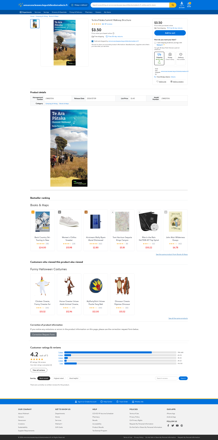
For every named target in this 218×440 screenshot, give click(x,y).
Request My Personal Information (141, 424)
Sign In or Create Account (87, 401)
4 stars (60, 355)
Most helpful (73, 378)
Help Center (107, 401)
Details (173, 77)
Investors (21, 424)
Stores (57, 417)
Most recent (43, 378)
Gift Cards (59, 427)
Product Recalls (98, 427)
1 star (61, 363)
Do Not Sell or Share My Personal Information (146, 427)
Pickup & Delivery (76, 12)
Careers (98, 12)
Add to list (162, 81)
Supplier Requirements (26, 430)
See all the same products (178, 318)
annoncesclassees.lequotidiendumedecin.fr (123, 41)
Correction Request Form (43, 334)
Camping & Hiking (42, 16)
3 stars (61, 358)
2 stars (61, 361)
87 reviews (108, 24)
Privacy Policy (135, 417)
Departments (27, 12)
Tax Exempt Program (99, 430)
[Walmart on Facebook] (168, 425)
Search (183, 378)
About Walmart (23, 413)
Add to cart (170, 32)
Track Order (123, 401)
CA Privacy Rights (136, 420)
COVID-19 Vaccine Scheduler (103, 413)
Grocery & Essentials (59, 12)
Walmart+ (58, 424)
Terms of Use (134, 413)
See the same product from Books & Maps (172, 254)
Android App (171, 417)
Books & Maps (53, 16)
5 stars (61, 352)
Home (32, 16)
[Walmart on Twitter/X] (172, 425)
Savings (46, 12)
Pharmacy (88, 12)
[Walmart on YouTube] (177, 425)
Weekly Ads (139, 401)
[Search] (172, 5)
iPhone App (171, 413)
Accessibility (96, 424)
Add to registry (178, 81)
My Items (107, 12)
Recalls (94, 420)
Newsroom (22, 420)
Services (38, 12)
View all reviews (39, 370)
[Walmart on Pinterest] (181, 425)
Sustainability (23, 427)
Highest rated (59, 378)
